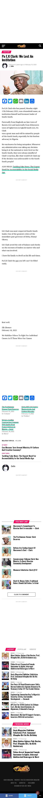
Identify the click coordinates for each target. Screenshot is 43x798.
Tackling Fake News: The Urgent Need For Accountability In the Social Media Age (21, 169)
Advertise (22, 783)
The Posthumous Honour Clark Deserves (10, 408)
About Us (14, 783)
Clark (18, 441)
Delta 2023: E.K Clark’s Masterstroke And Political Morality (30, 409)
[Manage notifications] (37, 793)
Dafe (12, 66)
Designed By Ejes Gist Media (22, 786)
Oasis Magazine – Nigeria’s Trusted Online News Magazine (21, 780)
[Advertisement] (21, 21)
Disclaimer (31, 783)
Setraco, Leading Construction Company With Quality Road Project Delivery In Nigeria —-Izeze (10, 424)
